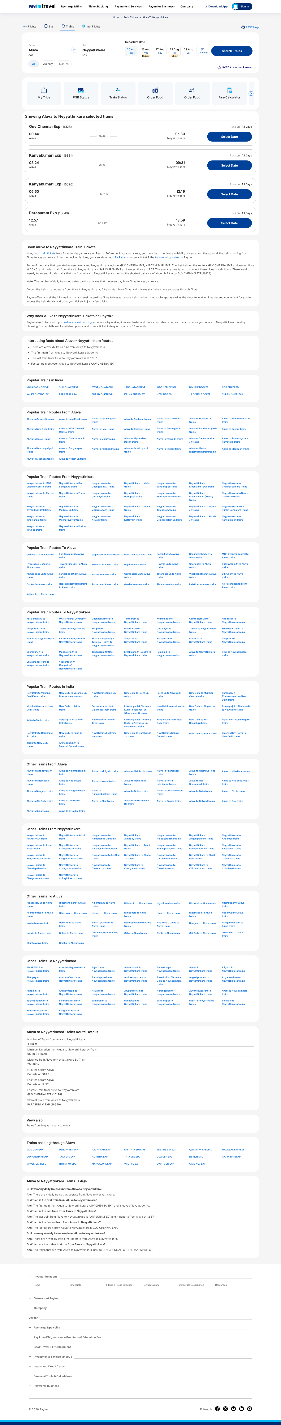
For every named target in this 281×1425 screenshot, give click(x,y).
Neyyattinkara (176, 138)
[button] (203, 51)
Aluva (32, 138)
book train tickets (45, 253)
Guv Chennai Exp (44, 126)
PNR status (122, 257)
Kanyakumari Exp (45, 155)
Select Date (229, 137)
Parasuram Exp (43, 213)
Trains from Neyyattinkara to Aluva (48, 1125)
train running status (167, 257)
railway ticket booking (78, 322)
